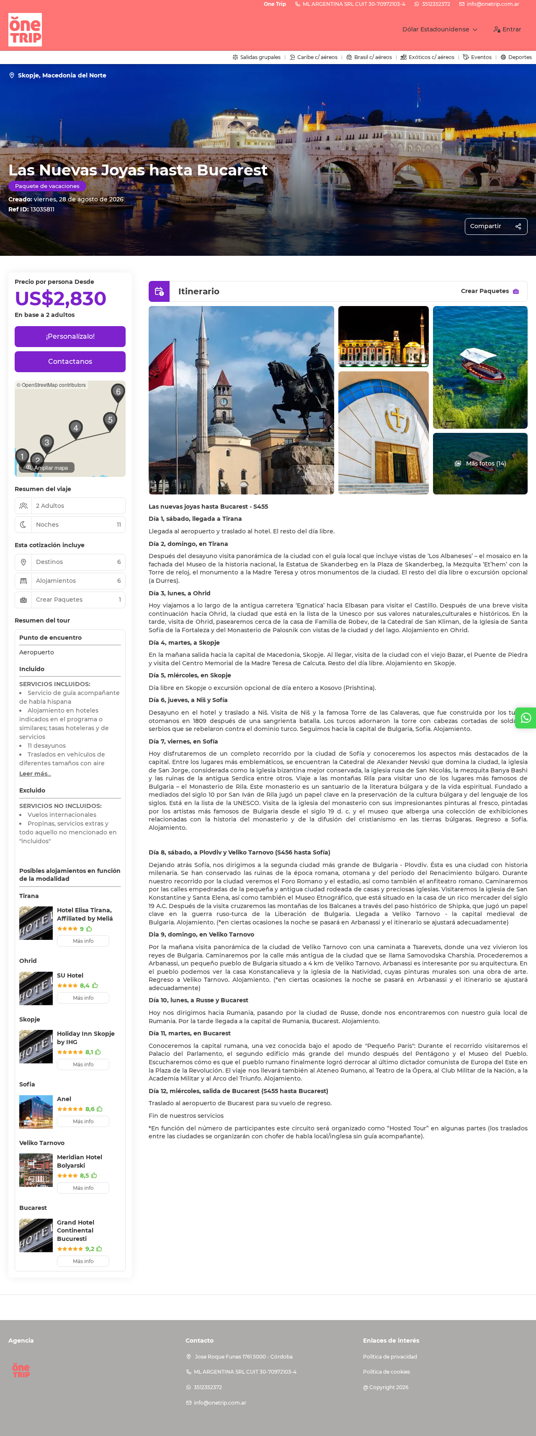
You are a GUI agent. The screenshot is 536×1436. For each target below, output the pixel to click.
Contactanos (70, 361)
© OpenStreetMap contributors (51, 384)
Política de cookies (386, 1372)
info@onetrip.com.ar (493, 4)
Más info (83, 941)
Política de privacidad (390, 1357)
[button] (47, 445)
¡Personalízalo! (70, 336)
